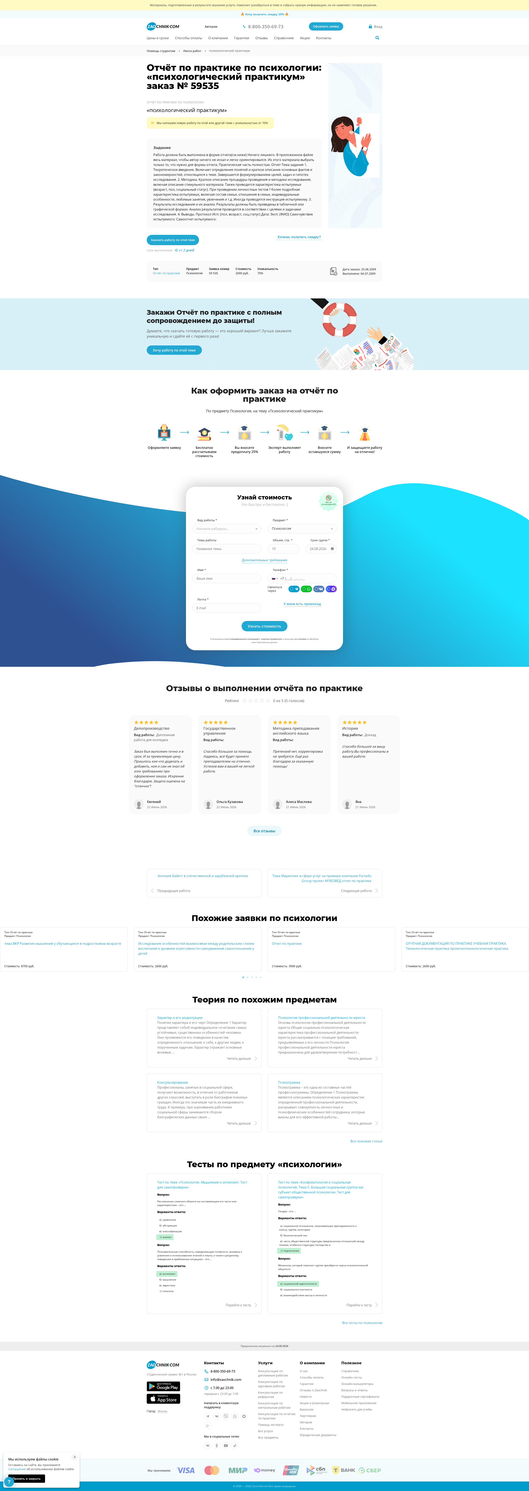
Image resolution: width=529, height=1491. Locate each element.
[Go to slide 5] (260, 977)
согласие (302, 639)
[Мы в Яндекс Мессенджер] (207, 1425)
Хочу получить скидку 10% (264, 14)
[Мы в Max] (244, 1416)
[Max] (331, 589)
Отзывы (261, 38)
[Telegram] (294, 589)
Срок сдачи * (320, 540)
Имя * (201, 570)
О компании (218, 38)
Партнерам (308, 1416)
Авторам (211, 26)
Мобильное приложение (358, 1403)
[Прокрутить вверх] (520, 1474)
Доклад (370, 735)
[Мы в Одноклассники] (216, 1445)
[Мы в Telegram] (207, 1416)
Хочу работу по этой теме (174, 350)
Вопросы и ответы (354, 1390)
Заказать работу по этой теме (173, 240)
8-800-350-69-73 (223, 1371)
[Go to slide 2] (247, 977)
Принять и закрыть (27, 1478)
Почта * (203, 599)
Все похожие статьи (366, 1141)
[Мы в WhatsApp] (235, 1416)
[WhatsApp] (306, 589)
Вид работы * (207, 520)
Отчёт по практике (166, 273)
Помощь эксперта (271, 1425)
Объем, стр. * (283, 540)
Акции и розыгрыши (314, 1403)
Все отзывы (264, 830)
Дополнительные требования (264, 560)
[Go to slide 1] (243, 977)
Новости (306, 1397)
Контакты (323, 38)
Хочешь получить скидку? (299, 237)
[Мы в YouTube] (226, 1445)
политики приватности (271, 639)
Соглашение (17, 1469)
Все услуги (265, 1431)
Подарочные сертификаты (360, 1397)
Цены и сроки (158, 38)
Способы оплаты (188, 38)
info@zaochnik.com (226, 1379)
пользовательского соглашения (244, 639)
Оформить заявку (326, 26)
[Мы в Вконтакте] (216, 1416)
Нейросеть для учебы (356, 1409)
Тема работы (206, 540)
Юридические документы (318, 1435)
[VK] (318, 589)
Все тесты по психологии (362, 1323)
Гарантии (241, 38)
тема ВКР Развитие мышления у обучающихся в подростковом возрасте (62, 943)
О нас (304, 1371)
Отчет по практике (287, 943)
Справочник (284, 38)
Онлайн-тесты (351, 1377)
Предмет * (280, 520)
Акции (305, 38)
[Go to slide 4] (256, 977)
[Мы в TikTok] (235, 1445)
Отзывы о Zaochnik (313, 1390)
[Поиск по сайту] (377, 37)
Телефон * (280, 570)
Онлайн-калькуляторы (357, 1384)
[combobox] (226, 528)
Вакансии (306, 1409)
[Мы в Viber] (226, 1416)
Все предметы (268, 1437)
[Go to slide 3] (252, 977)
